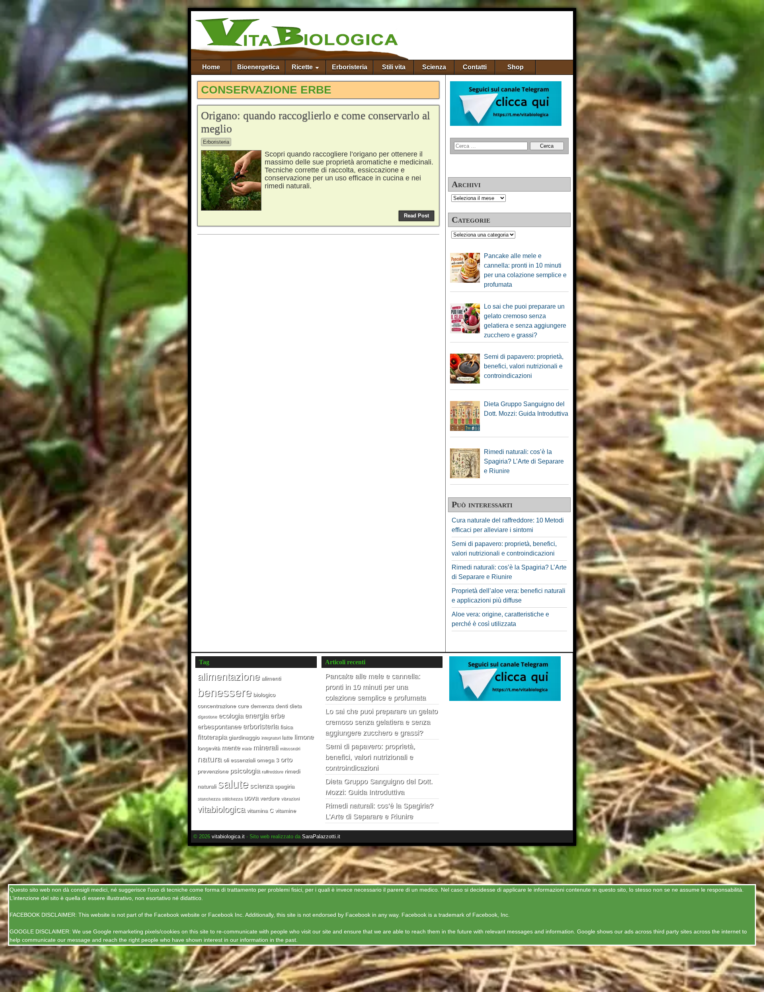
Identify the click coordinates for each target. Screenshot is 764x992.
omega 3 (268, 760)
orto (286, 759)
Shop (515, 67)
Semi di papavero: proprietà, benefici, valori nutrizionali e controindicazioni (370, 757)
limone (304, 736)
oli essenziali (239, 760)
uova (251, 797)
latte (287, 737)
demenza (262, 705)
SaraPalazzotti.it (321, 836)
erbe (277, 715)
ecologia (230, 715)
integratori (270, 737)
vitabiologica (221, 809)
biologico (264, 694)
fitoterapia (212, 736)
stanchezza (208, 798)
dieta (295, 705)
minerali (265, 747)
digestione (207, 716)
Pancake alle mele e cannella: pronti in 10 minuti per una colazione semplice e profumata (375, 687)
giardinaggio (243, 737)
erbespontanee (219, 726)
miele (246, 748)
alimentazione (228, 676)
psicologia (245, 770)
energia (257, 715)
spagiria (284, 786)
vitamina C (260, 810)
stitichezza (232, 798)
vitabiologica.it (228, 836)
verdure (269, 798)
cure (243, 705)
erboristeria (261, 726)
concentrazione (216, 705)
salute (233, 783)
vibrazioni (290, 798)
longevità (208, 748)
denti (281, 705)
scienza (261, 785)
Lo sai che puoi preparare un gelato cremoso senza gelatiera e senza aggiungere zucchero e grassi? (381, 722)
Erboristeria (349, 67)
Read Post (416, 216)
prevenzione (212, 771)
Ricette (302, 67)
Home (211, 67)
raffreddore (272, 771)
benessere (224, 692)
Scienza (434, 67)
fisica (286, 727)
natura (209, 759)
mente (231, 747)
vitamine (285, 810)
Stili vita (393, 67)
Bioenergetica (258, 67)
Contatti (475, 67)
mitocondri (290, 748)
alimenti (271, 678)
